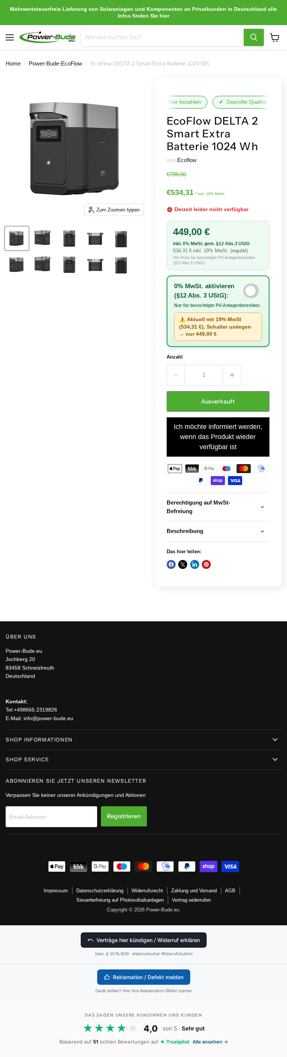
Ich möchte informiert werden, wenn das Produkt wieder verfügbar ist (218, 437)
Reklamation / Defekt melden (148, 977)
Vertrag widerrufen (191, 900)
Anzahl (175, 357)
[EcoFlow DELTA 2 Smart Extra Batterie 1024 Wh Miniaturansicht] (17, 238)
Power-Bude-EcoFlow (55, 63)
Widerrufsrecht (147, 890)
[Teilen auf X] (182, 564)
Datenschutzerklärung (99, 890)
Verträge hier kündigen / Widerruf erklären (148, 940)
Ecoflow (187, 160)
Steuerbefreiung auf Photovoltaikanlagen (120, 900)
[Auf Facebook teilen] (171, 564)
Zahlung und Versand (194, 890)
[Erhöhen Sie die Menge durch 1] (232, 375)
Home (13, 63)
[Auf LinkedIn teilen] (194, 564)
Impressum (56, 890)
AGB (230, 890)
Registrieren (124, 816)
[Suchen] (254, 37)
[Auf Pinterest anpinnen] (206, 564)
